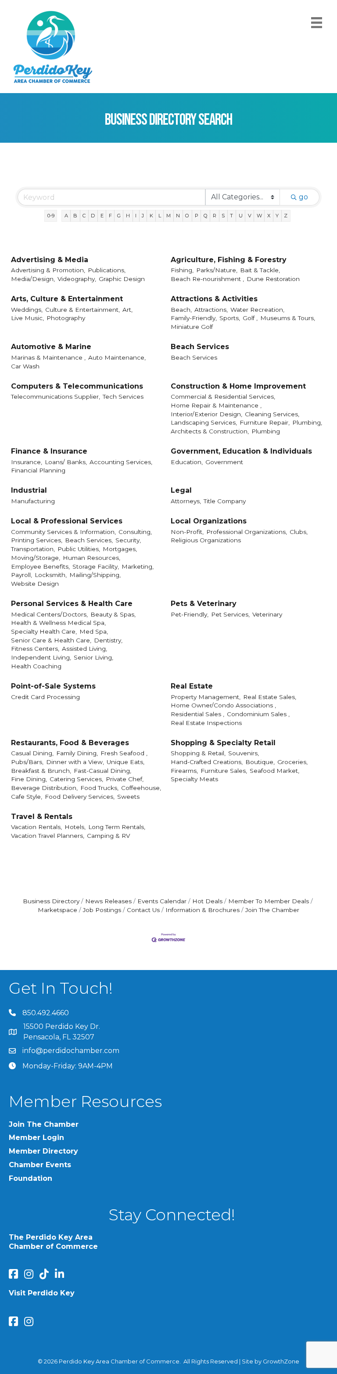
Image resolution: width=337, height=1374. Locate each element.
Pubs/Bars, (27, 761)
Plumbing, (307, 422)
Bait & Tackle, (260, 270)
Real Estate (192, 686)
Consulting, (135, 531)
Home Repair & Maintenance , (216, 405)
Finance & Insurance (49, 451)
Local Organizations (209, 521)
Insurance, (26, 461)
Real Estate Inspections (206, 722)
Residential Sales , (197, 714)
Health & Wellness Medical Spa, (58, 622)
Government (224, 461)
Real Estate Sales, (269, 696)
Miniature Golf (192, 326)
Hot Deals (207, 901)
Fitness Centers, (35, 648)
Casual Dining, (32, 753)
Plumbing (265, 431)
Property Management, (205, 696)
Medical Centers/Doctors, (49, 614)
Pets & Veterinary (204, 603)
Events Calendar (161, 901)
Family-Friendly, (194, 317)
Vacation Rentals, (36, 826)
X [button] (268, 216)
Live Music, (27, 317)
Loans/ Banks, (66, 461)
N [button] (178, 216)
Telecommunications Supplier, (55, 396)
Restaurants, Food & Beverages (70, 743)
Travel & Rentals (41, 816)
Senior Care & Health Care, (51, 640)
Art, (127, 309)
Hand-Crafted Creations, (207, 761)
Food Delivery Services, (80, 796)
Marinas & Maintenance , (48, 357)
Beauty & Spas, (113, 614)
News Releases (108, 901)
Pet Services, (230, 614)
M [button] (168, 216)
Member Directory (43, 1151)
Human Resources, (91, 557)
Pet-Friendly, (189, 614)
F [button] (110, 216)
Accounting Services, (121, 461)
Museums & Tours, (287, 317)
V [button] (249, 216)
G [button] (119, 216)
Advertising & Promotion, (48, 270)
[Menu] (316, 22)
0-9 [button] (50, 216)
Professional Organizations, (246, 531)
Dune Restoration (273, 278)
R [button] (214, 216)
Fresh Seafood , (123, 753)
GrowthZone (281, 1361)
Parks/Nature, (216, 270)
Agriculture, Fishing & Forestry (229, 260)
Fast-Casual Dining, (102, 770)
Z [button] (285, 216)
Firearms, (184, 770)
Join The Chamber (272, 909)
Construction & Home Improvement (238, 386)
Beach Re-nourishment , (207, 278)
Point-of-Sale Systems (53, 686)
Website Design (35, 583)
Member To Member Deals (268, 901)
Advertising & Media (49, 260)
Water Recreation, (257, 309)
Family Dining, (77, 753)
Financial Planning (38, 470)
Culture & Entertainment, (82, 309)
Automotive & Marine (51, 347)
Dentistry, (108, 640)
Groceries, (292, 761)
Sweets (128, 796)
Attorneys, (186, 501)
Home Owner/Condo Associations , (223, 705)
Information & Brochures (202, 909)
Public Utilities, (78, 548)
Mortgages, (120, 548)
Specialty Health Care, (44, 631)
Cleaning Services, (272, 414)
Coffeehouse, (141, 787)
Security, (128, 540)
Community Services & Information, (63, 531)
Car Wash (25, 366)
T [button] (231, 216)
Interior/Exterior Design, (206, 414)
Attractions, (211, 309)
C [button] (84, 216)
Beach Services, (89, 540)
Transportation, (33, 548)
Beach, (181, 309)
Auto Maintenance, (117, 357)
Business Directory (51, 901)
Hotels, (75, 826)
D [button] (93, 216)
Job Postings (102, 909)
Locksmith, (51, 574)
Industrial (29, 490)
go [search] (303, 197)
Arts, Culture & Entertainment (67, 299)
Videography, (76, 278)
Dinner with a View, (75, 761)
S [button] (223, 216)
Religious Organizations (206, 540)
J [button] (143, 216)
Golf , (250, 317)
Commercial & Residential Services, (223, 396)
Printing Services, (36, 540)
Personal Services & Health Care (72, 603)
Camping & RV (108, 835)
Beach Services (200, 347)
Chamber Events (40, 1165)
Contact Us (143, 909)
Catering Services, (76, 779)
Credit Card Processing (45, 696)
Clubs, (299, 531)
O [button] (187, 216)
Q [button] (206, 216)
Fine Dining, (29, 779)
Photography (66, 317)
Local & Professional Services (66, 521)
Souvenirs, (243, 753)
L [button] (159, 216)
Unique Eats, (125, 761)
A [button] (66, 216)
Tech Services (123, 396)
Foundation (30, 1178)
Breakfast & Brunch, (41, 770)
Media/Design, (33, 278)
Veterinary (267, 614)
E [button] (102, 216)
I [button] (135, 216)
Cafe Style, (26, 796)
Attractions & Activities (214, 299)
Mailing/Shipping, (95, 574)
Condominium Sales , (258, 714)
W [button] (259, 216)
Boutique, (260, 761)
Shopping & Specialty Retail (223, 743)
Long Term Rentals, (116, 826)
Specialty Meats (194, 779)
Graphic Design (122, 278)
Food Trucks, (99, 787)
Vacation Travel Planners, (47, 835)
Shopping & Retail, (198, 753)
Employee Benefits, (40, 566)
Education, (187, 461)
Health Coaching (36, 666)
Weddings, (27, 309)
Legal (181, 490)
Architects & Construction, (210, 431)
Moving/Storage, (35, 557)
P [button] (196, 216)
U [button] (241, 216)
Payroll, (21, 574)
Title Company (225, 501)
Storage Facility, (95, 566)
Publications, (106, 270)
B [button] (75, 216)
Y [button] (277, 216)
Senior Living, (93, 657)
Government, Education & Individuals (241, 451)
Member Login (36, 1137)
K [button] (151, 216)
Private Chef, (124, 779)
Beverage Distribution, (44, 787)
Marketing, (138, 566)
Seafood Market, (274, 770)
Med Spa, (93, 631)
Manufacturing (33, 501)
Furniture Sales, (224, 770)
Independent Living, (41, 657)
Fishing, (182, 270)
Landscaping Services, (204, 422)
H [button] (128, 216)
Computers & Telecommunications (77, 386)
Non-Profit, (187, 531)
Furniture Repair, (265, 422)
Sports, (229, 317)
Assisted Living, (84, 648)
